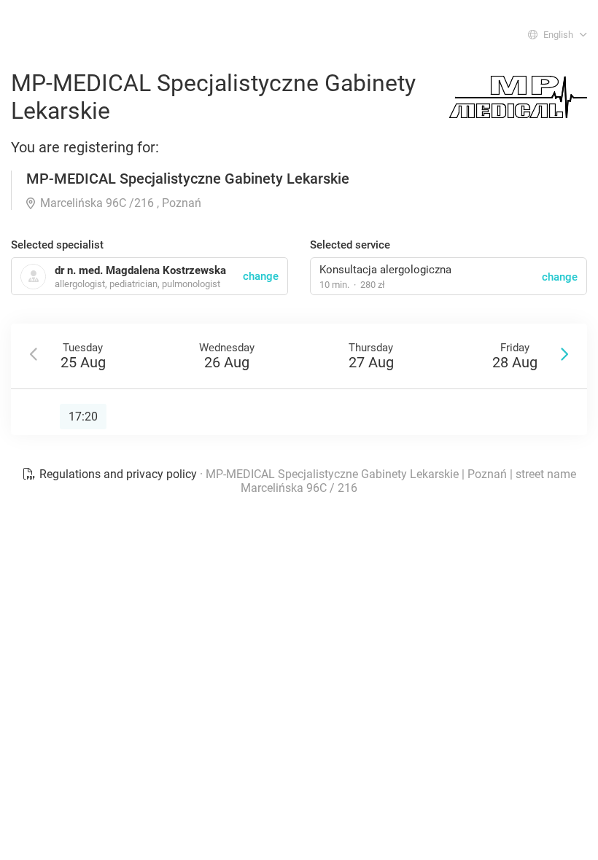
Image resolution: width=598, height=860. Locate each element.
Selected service (350, 244)
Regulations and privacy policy (118, 474)
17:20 (83, 416)
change (560, 277)
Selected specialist (57, 244)
